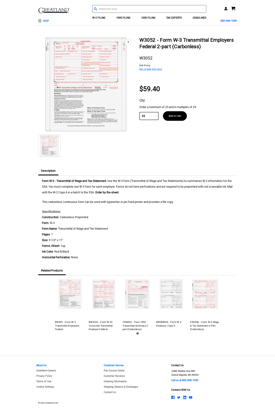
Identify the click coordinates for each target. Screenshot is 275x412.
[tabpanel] (70, 305)
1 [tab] (137, 333)
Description (48, 170)
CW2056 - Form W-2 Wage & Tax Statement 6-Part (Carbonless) (204, 326)
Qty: (142, 100)
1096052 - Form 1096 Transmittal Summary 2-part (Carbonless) (136, 326)
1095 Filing (148, 17)
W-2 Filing (98, 17)
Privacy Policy (44, 375)
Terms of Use (43, 381)
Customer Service (114, 365)
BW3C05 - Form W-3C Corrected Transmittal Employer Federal (101, 326)
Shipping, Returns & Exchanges (121, 386)
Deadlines (199, 17)
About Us (41, 365)
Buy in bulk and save (150, 69)
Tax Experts (174, 17)
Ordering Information (115, 381)
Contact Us (110, 392)
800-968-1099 (229, 20)
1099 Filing (123, 17)
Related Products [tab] (52, 270)
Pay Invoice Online (114, 370)
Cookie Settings (45, 386)
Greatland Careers (46, 370)
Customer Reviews (114, 375)
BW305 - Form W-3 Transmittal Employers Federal (67, 326)
